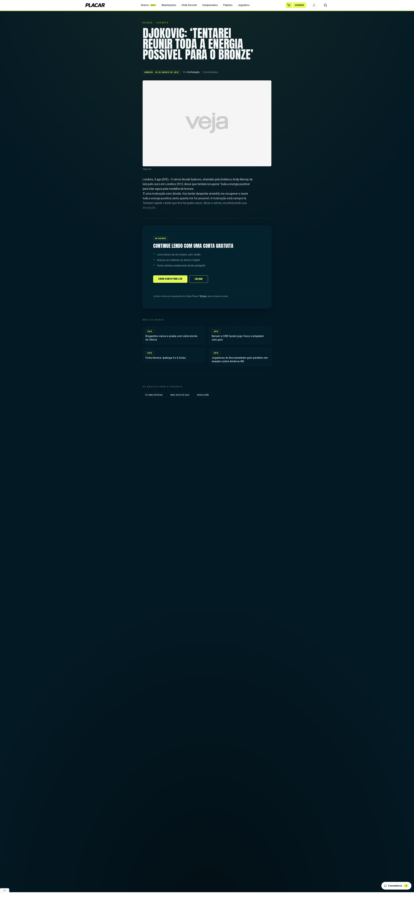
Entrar (199, 279)
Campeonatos (210, 5)
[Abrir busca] (325, 5)
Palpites (228, 5)
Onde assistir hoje (180, 394)
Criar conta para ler (170, 279)
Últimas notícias (154, 394)
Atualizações (169, 5)
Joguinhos (244, 5)
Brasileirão (203, 394)
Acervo (148, 5)
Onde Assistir (189, 5)
